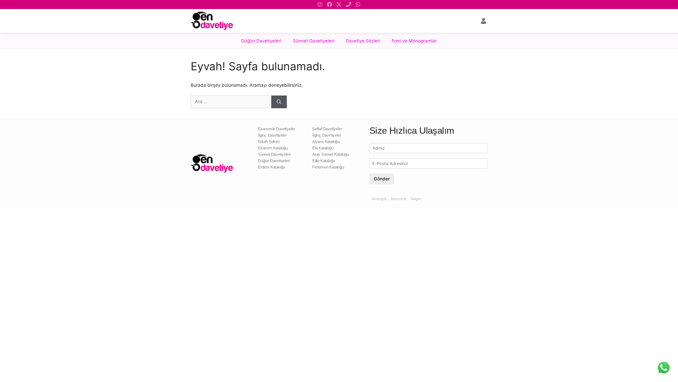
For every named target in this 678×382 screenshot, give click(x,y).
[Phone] (348, 4)
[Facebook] (329, 4)
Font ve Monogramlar (414, 41)
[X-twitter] (339, 4)
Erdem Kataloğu (271, 167)
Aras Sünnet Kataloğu (330, 154)
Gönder (382, 178)
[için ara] (231, 101)
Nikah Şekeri (269, 141)
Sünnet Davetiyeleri (313, 41)
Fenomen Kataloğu (328, 167)
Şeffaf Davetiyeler (327, 129)
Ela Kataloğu (322, 148)
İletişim (416, 199)
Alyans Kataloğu (326, 141)
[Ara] (279, 102)
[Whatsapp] (358, 4)
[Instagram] (320, 4)
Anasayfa (379, 199)
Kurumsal (398, 199)
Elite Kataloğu (323, 160)
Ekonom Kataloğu (273, 148)
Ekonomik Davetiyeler (276, 129)
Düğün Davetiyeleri (261, 41)
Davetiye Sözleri (363, 41)
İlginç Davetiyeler (272, 135)
